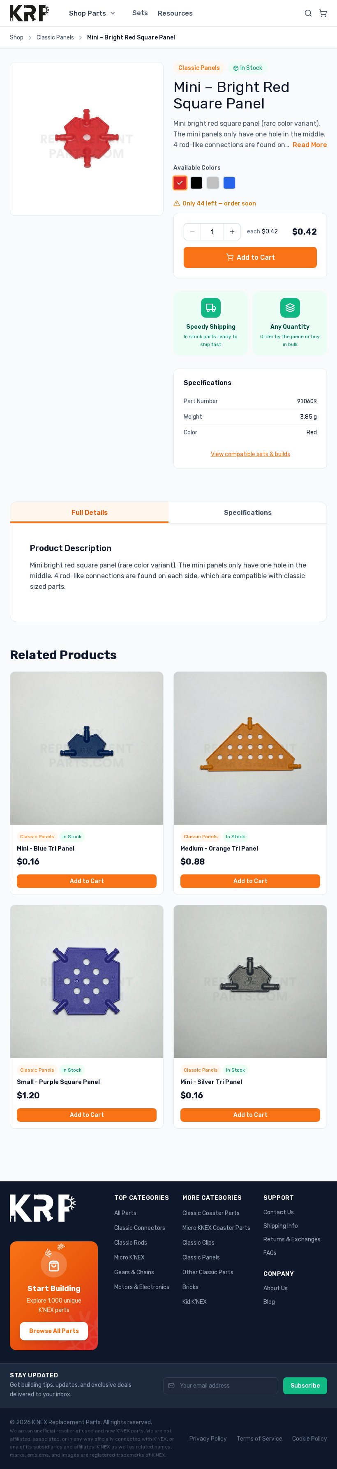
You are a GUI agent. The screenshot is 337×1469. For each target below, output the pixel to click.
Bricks (190, 1287)
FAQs (270, 1253)
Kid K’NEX (194, 1301)
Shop (16, 37)
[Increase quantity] (232, 232)
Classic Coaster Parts (211, 1213)
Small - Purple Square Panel (58, 1082)
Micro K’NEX (129, 1257)
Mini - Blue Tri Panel (45, 848)
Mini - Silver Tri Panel (211, 1082)
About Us (275, 1288)
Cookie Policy (309, 1438)
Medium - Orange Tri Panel (219, 848)
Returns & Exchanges (292, 1239)
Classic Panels (55, 37)
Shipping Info (280, 1225)
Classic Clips (198, 1242)
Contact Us (278, 1212)
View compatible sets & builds (250, 454)
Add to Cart (87, 881)
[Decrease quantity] (192, 232)
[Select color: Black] (196, 182)
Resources (175, 13)
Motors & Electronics (141, 1287)
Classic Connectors (139, 1228)
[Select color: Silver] (212, 182)
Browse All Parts (54, 1331)
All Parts (125, 1213)
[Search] (308, 13)
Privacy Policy (208, 1438)
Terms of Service (259, 1438)
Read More (310, 145)
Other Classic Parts (207, 1272)
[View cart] (323, 13)
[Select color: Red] (180, 182)
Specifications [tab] (248, 513)
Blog (269, 1301)
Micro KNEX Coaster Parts (216, 1228)
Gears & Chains (134, 1272)
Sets (140, 13)
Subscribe (305, 1385)
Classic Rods (130, 1242)
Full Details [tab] (90, 513)
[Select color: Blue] (229, 182)
